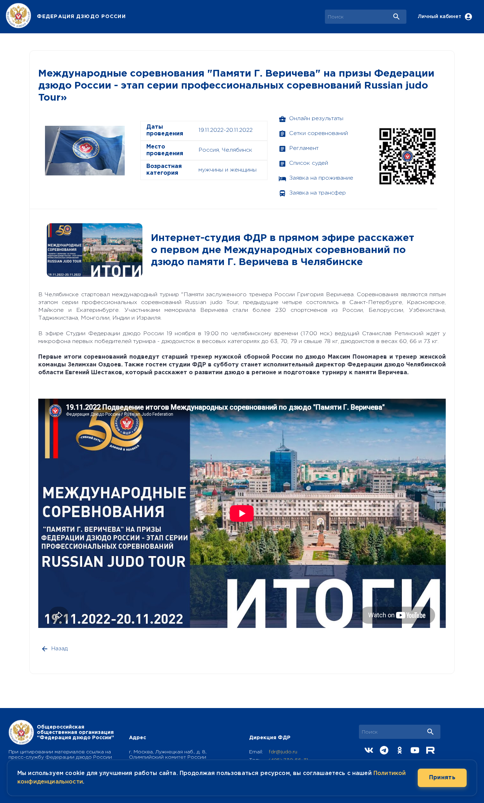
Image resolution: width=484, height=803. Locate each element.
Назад (59, 648)
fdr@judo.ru (283, 752)
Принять (442, 777)
